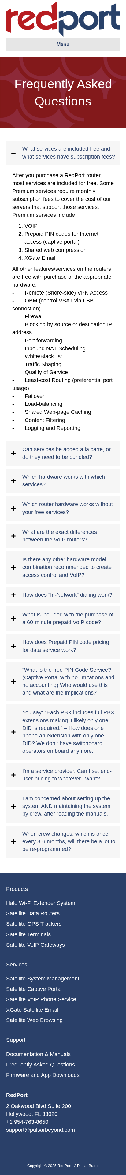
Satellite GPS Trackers (33, 924)
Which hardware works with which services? (63, 481)
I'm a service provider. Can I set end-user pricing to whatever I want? (67, 775)
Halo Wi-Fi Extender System (40, 903)
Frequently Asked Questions (40, 1065)
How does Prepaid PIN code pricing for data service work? (65, 646)
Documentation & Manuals (38, 1054)
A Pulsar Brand (86, 1166)
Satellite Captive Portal (34, 989)
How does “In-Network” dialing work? (67, 595)
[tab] (63, 153)
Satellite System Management (42, 979)
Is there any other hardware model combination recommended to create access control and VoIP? (67, 567)
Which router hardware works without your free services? (67, 508)
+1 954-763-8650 (27, 1122)
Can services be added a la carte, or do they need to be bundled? (66, 453)
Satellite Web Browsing (34, 1020)
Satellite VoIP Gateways (35, 945)
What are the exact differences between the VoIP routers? (59, 536)
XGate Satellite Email (32, 1010)
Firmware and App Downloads (43, 1075)
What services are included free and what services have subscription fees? (68, 152)
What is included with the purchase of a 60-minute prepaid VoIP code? (67, 618)
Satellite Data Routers (33, 913)
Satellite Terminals (28, 934)
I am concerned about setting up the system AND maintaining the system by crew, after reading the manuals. (66, 806)
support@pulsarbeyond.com (40, 1130)
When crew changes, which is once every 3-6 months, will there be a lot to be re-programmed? (68, 841)
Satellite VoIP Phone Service (41, 999)
